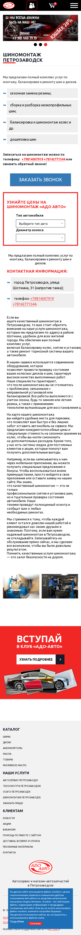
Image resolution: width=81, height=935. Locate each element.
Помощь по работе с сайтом (22, 835)
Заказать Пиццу (13, 803)
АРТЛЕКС (54, 929)
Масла (7, 754)
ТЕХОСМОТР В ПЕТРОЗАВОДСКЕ (22, 786)
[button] (35, 44)
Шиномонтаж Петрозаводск (22, 797)
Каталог (11, 729)
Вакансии (9, 829)
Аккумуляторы (12, 748)
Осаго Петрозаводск (16, 791)
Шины (6, 736)
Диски (7, 742)
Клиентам (13, 811)
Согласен (35, 923)
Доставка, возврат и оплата (21, 841)
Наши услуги (16, 773)
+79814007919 (32, 159)
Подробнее (17, 921)
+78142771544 (54, 159)
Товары (8, 759)
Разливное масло (15, 765)
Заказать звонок (40, 179)
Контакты (9, 852)
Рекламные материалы (18, 846)
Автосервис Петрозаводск (20, 780)
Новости (9, 818)
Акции (7, 824)
